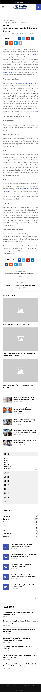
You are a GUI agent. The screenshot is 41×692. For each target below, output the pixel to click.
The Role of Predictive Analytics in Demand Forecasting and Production (25, 431)
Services (6, 536)
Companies (6, 522)
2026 (6, 454)
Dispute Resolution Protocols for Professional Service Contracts (24, 398)
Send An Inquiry (19, 2)
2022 (6, 485)
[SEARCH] (36, 598)
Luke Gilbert (8, 34)
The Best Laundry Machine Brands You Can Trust (20, 275)
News (5, 531)
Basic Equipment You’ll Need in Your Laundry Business (20, 286)
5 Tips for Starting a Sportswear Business (18, 324)
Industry (5, 525)
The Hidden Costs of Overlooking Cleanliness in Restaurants (24, 421)
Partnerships (7, 533)
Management (7, 528)
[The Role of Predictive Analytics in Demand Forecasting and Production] (7, 432)
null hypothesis (32, 111)
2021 (6, 489)
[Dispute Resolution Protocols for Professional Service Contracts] (7, 400)
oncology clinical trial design (27, 83)
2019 (6, 498)
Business (5, 25)
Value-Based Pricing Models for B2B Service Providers (24, 442)
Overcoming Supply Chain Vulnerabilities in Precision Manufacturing (22, 410)
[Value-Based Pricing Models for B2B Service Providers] (7, 443)
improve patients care (10, 72)
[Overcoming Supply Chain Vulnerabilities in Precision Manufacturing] (7, 410)
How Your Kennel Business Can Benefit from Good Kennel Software (19, 354)
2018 (6, 502)
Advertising (7, 516)
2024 (6, 477)
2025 (6, 473)
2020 (6, 493)
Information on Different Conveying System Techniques (19, 386)
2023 (6, 481)
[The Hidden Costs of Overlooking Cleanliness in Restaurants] (7, 422)
